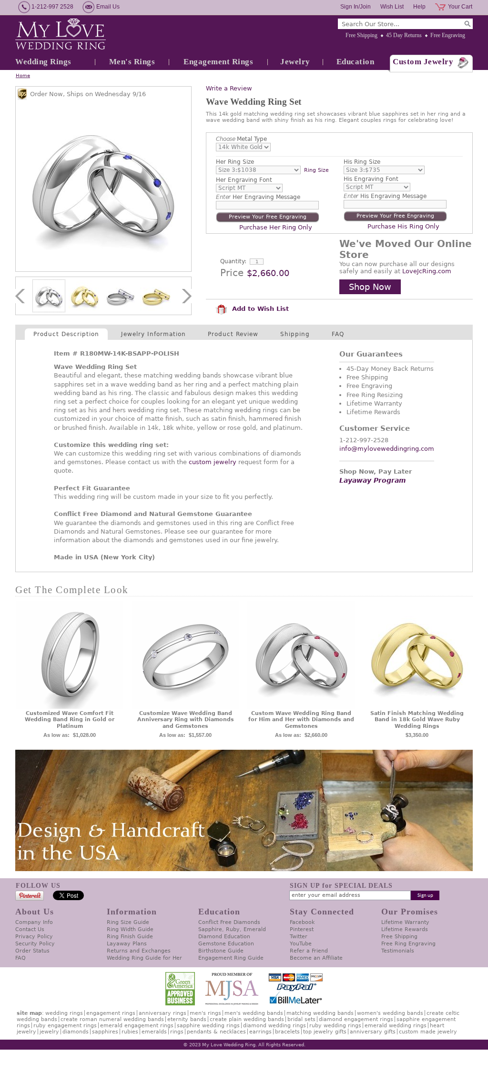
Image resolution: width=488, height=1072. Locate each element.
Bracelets (287, 1032)
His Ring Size (362, 162)
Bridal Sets (301, 1019)
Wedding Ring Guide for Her (144, 958)
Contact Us (29, 929)
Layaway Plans (127, 944)
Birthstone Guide (221, 951)
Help (419, 6)
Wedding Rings (43, 61)
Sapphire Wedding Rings (208, 1025)
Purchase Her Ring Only (275, 227)
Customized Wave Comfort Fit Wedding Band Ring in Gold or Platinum (69, 720)
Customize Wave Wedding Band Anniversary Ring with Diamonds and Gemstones (185, 720)
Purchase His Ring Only (403, 226)
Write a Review (229, 88)
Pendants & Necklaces (216, 1032)
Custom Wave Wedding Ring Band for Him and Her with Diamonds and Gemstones (301, 720)
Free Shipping (361, 35)
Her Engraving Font (244, 180)
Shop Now (370, 287)
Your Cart (460, 6)
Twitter (298, 936)
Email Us (108, 6)
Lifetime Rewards (404, 929)
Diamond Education (224, 936)
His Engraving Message (385, 196)
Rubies (130, 1032)
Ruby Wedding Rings (335, 1025)
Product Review (233, 334)
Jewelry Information (153, 334)
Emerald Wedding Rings (396, 1025)
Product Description (66, 334)
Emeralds (154, 1032)
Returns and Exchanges (139, 951)
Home (23, 75)
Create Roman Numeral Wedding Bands (112, 1019)
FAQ (338, 334)
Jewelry (295, 61)
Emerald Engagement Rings (136, 1025)
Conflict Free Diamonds (229, 922)
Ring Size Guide (128, 922)
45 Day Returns (404, 35)
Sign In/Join (355, 6)
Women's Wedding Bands (390, 1013)
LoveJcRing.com (426, 271)
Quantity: (233, 261)
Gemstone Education (226, 944)
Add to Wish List (259, 308)
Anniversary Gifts (373, 1032)
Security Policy (35, 944)
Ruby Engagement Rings (65, 1025)
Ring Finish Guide (130, 936)
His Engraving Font (371, 179)
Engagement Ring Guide (231, 958)
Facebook (302, 922)
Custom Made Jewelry (428, 1032)
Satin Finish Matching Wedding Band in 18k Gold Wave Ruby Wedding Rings (417, 720)
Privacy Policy (34, 936)
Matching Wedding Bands (320, 1013)
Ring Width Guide (130, 929)
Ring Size (316, 170)
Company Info (34, 922)
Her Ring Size (235, 162)
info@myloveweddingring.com (386, 448)
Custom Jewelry (423, 61)
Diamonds (75, 1032)
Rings (176, 1032)
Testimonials (397, 951)
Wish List (392, 6)
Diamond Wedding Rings (274, 1025)
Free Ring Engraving (408, 944)
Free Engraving (447, 35)
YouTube (301, 944)
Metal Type (241, 139)
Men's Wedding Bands (253, 1013)
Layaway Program (372, 480)
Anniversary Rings (162, 1013)
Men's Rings (132, 61)
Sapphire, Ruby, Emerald (232, 929)
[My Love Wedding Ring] (60, 35)
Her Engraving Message (258, 197)
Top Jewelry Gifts (324, 1032)
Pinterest (302, 929)
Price (232, 272)
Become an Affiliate (316, 958)
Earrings (260, 1032)
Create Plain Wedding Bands (247, 1019)
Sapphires (105, 1032)
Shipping (295, 334)
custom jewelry (212, 462)
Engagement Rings (218, 61)
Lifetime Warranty (405, 922)
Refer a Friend (309, 951)
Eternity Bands (186, 1019)
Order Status (32, 951)
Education (355, 61)
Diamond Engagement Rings (356, 1019)
